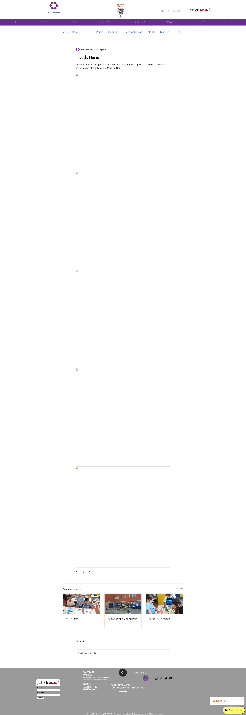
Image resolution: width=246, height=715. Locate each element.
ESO (85, 32)
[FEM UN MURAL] (81, 604)
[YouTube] (171, 678)
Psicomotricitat (133, 32)
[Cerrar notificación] (242, 699)
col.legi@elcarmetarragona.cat (96, 677)
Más (162, 32)
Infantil (151, 32)
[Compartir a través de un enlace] (89, 571)
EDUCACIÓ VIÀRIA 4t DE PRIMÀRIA (122, 619)
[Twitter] (166, 678)
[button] (180, 32)
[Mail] (146, 678)
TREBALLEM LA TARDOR (159, 619)
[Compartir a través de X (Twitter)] (83, 571)
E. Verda (98, 32)
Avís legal (127, 714)
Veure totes (70, 32)
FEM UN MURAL (72, 619)
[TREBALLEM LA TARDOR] (164, 604)
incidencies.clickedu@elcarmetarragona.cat (95, 679)
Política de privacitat (154, 714)
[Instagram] (156, 678)
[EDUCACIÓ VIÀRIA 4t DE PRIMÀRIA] (123, 604)
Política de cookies (139, 714)
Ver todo (179, 589)
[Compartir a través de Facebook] (77, 571)
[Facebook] (161, 678)
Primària (113, 32)
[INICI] (123, 673)
